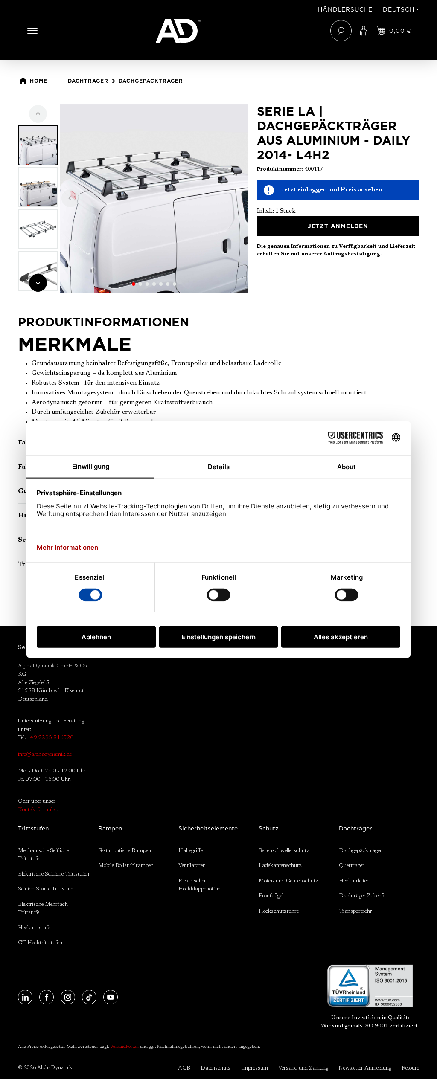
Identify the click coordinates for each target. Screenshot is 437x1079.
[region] (133, 198)
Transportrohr (355, 911)
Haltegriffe (190, 850)
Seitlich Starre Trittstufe (45, 889)
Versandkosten (124, 1047)
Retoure (410, 1068)
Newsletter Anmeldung (364, 1068)
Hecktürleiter (354, 881)
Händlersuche (345, 9)
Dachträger (355, 828)
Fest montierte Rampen (124, 850)
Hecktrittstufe (34, 928)
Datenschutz (216, 1068)
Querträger (351, 865)
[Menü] (32, 30)
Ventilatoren (192, 865)
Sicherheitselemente (208, 828)
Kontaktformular (37, 809)
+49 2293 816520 (50, 737)
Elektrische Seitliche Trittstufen (53, 874)
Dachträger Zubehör (362, 896)
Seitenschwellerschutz (284, 850)
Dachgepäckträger (360, 850)
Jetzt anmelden (338, 226)
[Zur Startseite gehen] (218, 31)
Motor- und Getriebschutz (288, 881)
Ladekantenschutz (280, 865)
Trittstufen (33, 828)
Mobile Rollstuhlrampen (126, 865)
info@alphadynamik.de (45, 754)
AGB (184, 1068)
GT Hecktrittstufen (40, 943)
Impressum (254, 1068)
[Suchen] (341, 30)
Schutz (269, 828)
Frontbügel (271, 896)
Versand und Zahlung (303, 1068)
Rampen (110, 828)
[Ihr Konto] (363, 30)
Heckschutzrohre (279, 911)
